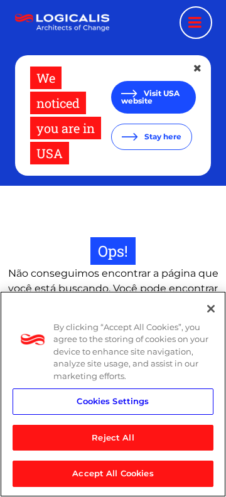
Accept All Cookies (112, 473)
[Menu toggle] (196, 23)
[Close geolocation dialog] (198, 68)
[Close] (211, 309)
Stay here (162, 136)
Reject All (113, 437)
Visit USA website (150, 96)
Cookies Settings (113, 401)
